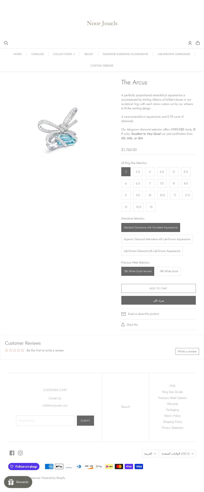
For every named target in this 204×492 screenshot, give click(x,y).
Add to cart (159, 288)
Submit (85, 421)
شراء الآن (158, 301)
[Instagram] (20, 453)
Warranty (172, 404)
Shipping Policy (172, 422)
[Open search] (6, 43)
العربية (148, 454)
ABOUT (88, 54)
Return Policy (173, 416)
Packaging (172, 410)
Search (125, 407)
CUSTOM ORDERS (102, 65)
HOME (18, 54)
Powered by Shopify (53, 478)
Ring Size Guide (172, 392)
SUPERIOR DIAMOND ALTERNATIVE (125, 54)
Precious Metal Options (172, 398)
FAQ (172, 386)
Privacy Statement (172, 427)
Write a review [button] (187, 351)
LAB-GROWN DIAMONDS (174, 54)
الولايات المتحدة (176, 454)
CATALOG (37, 54)
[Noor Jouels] (102, 20)
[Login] (190, 43)
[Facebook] (12, 453)
